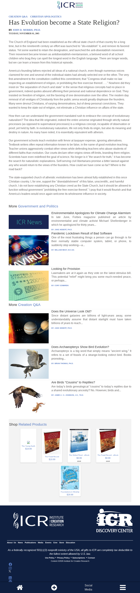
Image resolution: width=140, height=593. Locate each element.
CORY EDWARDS (62, 285)
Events (48, 543)
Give (55, 543)
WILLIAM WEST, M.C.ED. (65, 250)
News (20, 543)
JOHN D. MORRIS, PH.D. (27, 30)
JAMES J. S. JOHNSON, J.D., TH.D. (69, 395)
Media (40, 543)
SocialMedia (88, 587)
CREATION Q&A (18, 16)
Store (61, 543)
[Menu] (122, 587)
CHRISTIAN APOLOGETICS (45, 16)
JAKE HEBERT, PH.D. (63, 229)
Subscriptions (78, 558)
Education (70, 543)
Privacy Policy (63, 558)
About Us (11, 543)
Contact (91, 558)
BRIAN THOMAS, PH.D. (64, 363)
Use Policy (49, 558)
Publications (30, 543)
